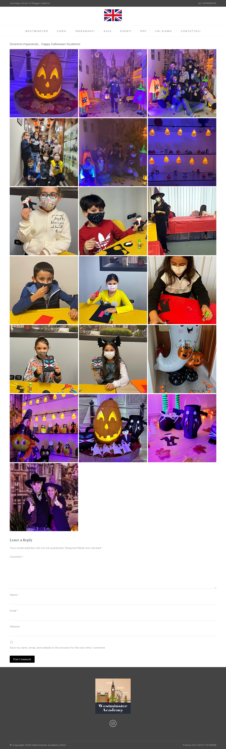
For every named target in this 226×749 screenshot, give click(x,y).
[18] (44, 497)
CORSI (62, 31)
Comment (16, 556)
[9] (182, 221)
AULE (108, 31)
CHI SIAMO (163, 31)
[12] (44, 359)
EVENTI (126, 31)
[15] (44, 428)
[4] (44, 152)
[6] (182, 152)
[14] (182, 359)
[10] (113, 290)
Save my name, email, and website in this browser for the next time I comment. (58, 647)
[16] (113, 428)
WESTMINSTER (36, 31)
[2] (44, 83)
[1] (113, 83)
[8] (113, 221)
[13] (113, 359)
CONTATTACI (191, 31)
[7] (44, 221)
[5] (113, 152)
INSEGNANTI (85, 31)
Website (15, 626)
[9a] (44, 290)
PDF (143, 31)
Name (14, 594)
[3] (182, 83)
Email (14, 610)
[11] (182, 290)
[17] (182, 428)
